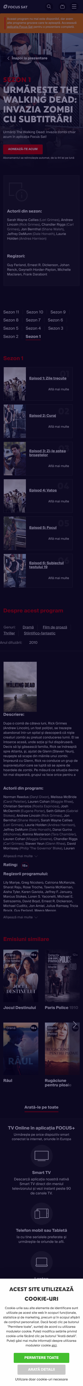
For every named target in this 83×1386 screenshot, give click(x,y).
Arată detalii (41, 1369)
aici (54, 1346)
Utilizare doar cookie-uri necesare (41, 1379)
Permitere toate (41, 1357)
